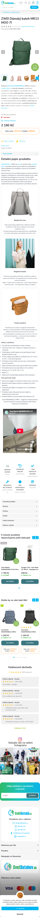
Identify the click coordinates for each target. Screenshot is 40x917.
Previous (33, 537)
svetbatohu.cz (21, 836)
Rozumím (21, 908)
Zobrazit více (20, 728)
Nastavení (20, 914)
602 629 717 (21, 830)
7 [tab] (24, 657)
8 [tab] (26, 657)
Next (37, 537)
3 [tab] (17, 657)
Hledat (34, 7)
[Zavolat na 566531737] (26, 2)
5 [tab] (20, 657)
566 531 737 (21, 826)
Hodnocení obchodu (20, 667)
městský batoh (5, 88)
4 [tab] (19, 657)
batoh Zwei (10, 86)
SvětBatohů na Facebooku (21, 833)
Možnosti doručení (10, 121)
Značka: (5, 146)
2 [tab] (15, 657)
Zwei (19, 164)
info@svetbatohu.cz (21, 823)
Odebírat (32, 795)
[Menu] (37, 2)
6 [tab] (22, 657)
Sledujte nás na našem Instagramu (20, 744)
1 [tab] (13, 657)
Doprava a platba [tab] (8, 525)
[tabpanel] (10, 563)
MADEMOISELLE (19, 86)
